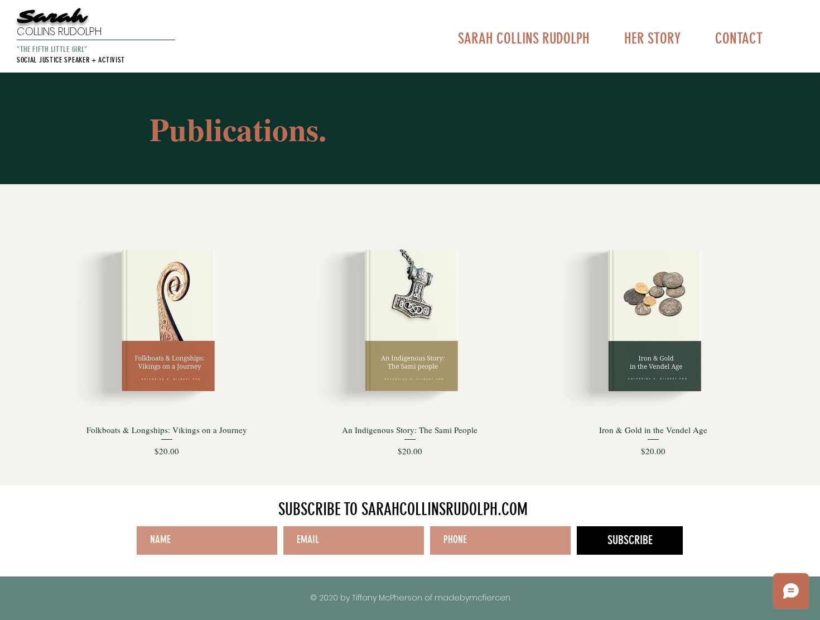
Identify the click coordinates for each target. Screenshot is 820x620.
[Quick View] (167, 321)
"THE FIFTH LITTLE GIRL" (52, 49)
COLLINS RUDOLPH (59, 31)
